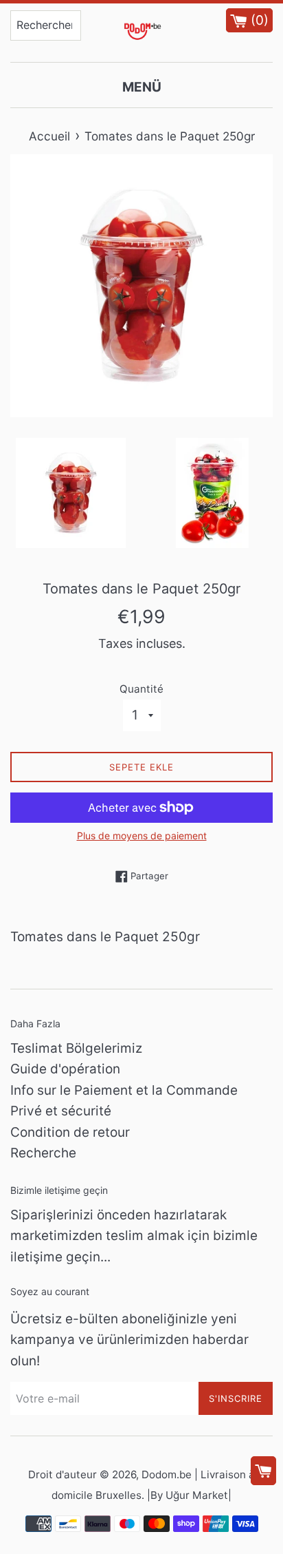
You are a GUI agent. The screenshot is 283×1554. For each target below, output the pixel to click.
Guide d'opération (65, 1069)
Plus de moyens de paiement (142, 835)
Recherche (43, 1153)
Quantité (141, 688)
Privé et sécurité (60, 1111)
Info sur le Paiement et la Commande (124, 1090)
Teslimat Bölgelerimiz (76, 1048)
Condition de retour (70, 1132)
